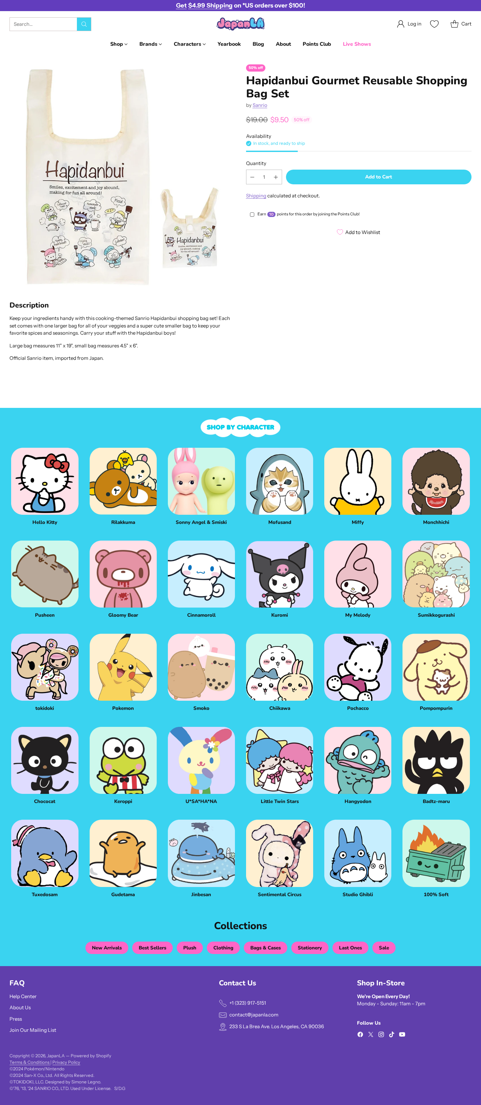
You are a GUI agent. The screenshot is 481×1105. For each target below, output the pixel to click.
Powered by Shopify (91, 1055)
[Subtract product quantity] (252, 177)
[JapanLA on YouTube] (402, 1035)
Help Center (23, 996)
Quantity (256, 163)
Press (15, 1019)
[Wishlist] (433, 24)
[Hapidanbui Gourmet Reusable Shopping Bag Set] (122, 177)
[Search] (84, 24)
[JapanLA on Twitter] (371, 1035)
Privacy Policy (66, 1062)
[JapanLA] (240, 24)
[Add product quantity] (276, 177)
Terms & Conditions (29, 1062)
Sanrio (260, 105)
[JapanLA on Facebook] (360, 1035)
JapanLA (56, 1055)
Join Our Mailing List (32, 1030)
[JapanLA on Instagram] (381, 1035)
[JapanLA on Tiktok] (392, 1035)
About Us (20, 1007)
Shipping (256, 196)
